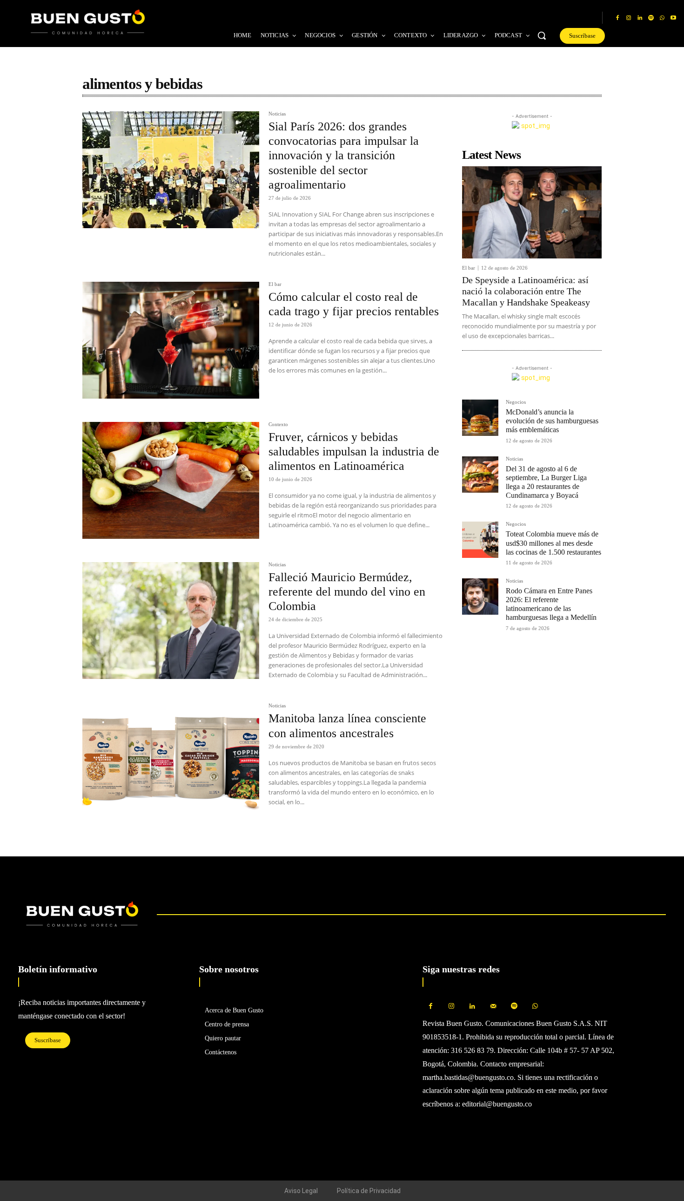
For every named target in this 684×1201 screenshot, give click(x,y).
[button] (541, 35)
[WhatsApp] (662, 18)
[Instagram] (628, 18)
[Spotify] (651, 18)
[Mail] (493, 1006)
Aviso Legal (301, 1190)
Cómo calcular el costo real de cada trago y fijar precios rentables (353, 304)
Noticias (277, 113)
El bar (275, 284)
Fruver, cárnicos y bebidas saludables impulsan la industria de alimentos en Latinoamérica (353, 451)
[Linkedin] (639, 18)
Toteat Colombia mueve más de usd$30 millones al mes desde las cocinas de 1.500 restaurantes (553, 543)
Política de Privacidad (369, 1190)
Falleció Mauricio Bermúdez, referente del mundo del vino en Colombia (346, 591)
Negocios (516, 402)
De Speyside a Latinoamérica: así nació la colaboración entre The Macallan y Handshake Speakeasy (526, 291)
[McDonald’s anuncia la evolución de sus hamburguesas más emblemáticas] (480, 418)
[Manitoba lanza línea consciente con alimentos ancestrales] (170, 761)
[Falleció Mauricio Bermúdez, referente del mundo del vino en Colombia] (170, 620)
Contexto (278, 424)
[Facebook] (617, 18)
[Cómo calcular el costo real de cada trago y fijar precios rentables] (170, 340)
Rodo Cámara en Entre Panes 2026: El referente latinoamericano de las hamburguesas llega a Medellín (551, 604)
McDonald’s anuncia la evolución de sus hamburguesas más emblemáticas (552, 421)
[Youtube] (673, 18)
